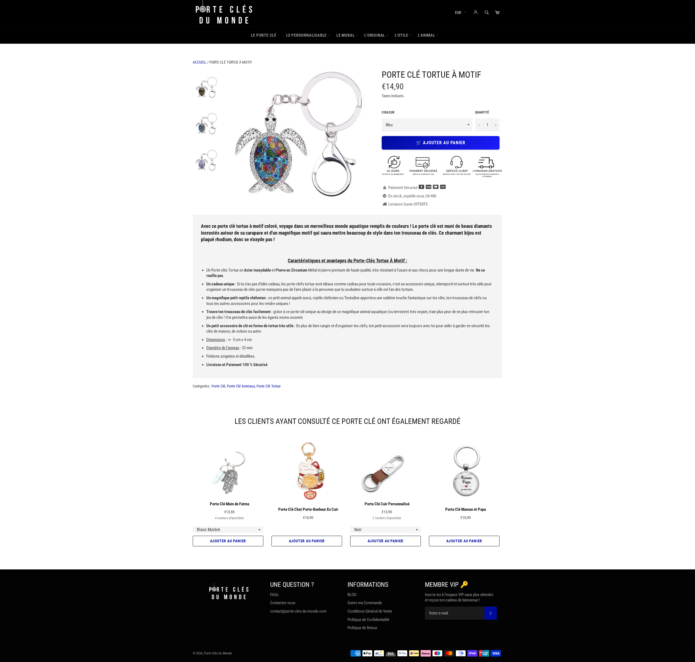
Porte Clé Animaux (241, 386)
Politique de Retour (362, 627)
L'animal (427, 35)
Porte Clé (218, 386)
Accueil (199, 62)
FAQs (274, 594)
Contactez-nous (282, 602)
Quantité (482, 112)
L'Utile (402, 35)
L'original (375, 35)
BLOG (352, 594)
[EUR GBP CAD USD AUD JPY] (460, 13)
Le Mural (346, 35)
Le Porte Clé (264, 35)
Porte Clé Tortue (269, 386)
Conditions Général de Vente (370, 611)
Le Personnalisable (307, 35)
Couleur (388, 112)
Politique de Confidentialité (368, 619)
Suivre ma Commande (365, 602)
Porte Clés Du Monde (218, 653)
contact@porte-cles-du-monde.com (298, 611)
